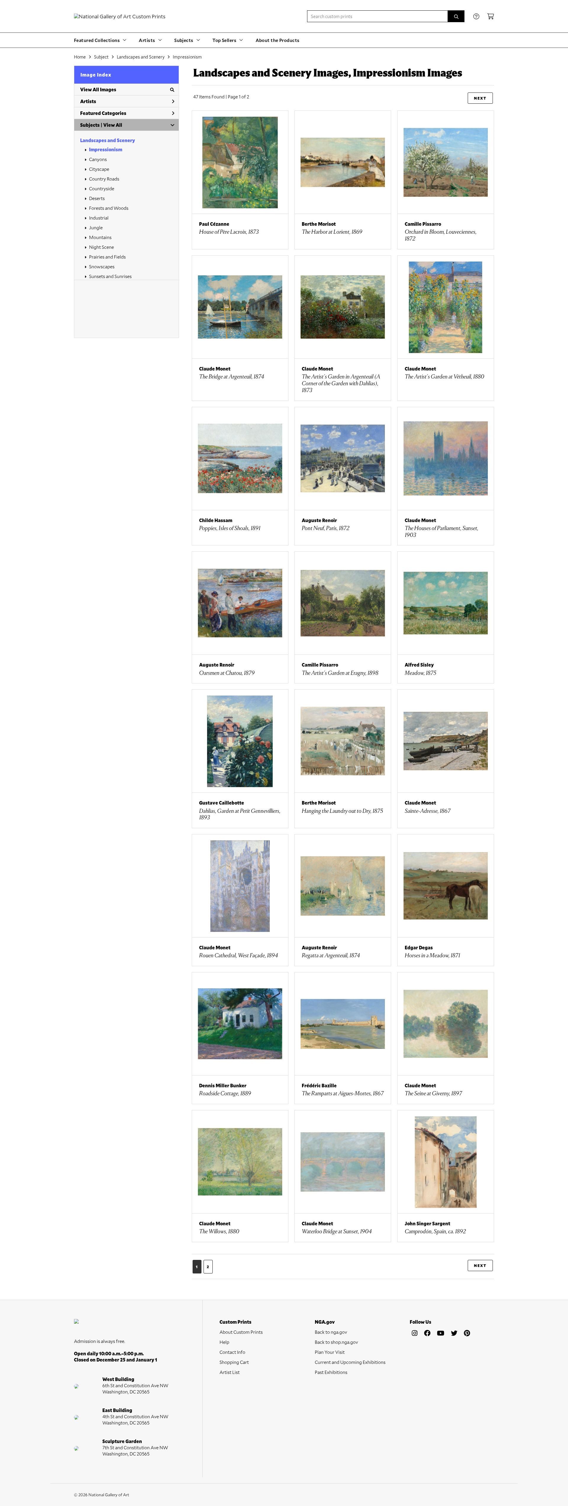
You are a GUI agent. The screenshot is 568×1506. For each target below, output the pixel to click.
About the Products (278, 40)
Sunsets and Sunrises (110, 276)
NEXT (480, 98)
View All (112, 125)
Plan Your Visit (330, 1352)
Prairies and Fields (107, 257)
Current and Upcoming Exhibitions (350, 1362)
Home (80, 57)
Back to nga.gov (331, 1332)
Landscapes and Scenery (107, 140)
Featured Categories (103, 113)
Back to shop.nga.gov (336, 1342)
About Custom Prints (241, 1332)
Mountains (100, 237)
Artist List (230, 1372)
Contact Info (232, 1352)
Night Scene (101, 247)
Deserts (97, 198)
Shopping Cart (234, 1362)
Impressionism (105, 149)
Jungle (96, 227)
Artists (88, 101)
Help (224, 1342)
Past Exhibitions (331, 1372)
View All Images (98, 89)
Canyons (98, 159)
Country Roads (104, 179)
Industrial (99, 218)
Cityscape (99, 169)
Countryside (101, 188)
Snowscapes (101, 266)
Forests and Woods (108, 208)
